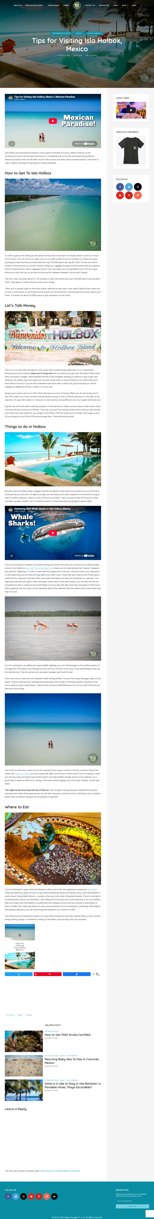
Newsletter (104, 5)
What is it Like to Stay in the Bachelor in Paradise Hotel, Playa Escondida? (73, 1085)
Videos (66, 5)
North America (94, 33)
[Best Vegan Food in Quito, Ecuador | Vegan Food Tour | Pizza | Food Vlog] (131, 110)
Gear (134, 5)
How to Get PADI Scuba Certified (67, 1034)
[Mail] (54, 1196)
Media (115, 5)
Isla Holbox (10, 1015)
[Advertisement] (53, 995)
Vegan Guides (53, 5)
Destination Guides (34, 5)
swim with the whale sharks (38, 568)
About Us (18, 5)
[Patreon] (138, 195)
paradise (29, 1015)
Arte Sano (91, 889)
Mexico (79, 33)
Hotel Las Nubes (22, 773)
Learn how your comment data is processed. (60, 1171)
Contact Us (90, 5)
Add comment (91, 55)
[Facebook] (120, 187)
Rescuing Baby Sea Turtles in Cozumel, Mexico (72, 1061)
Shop (124, 5)
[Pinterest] (129, 195)
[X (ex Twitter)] (129, 187)
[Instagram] (138, 187)
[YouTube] (120, 195)
